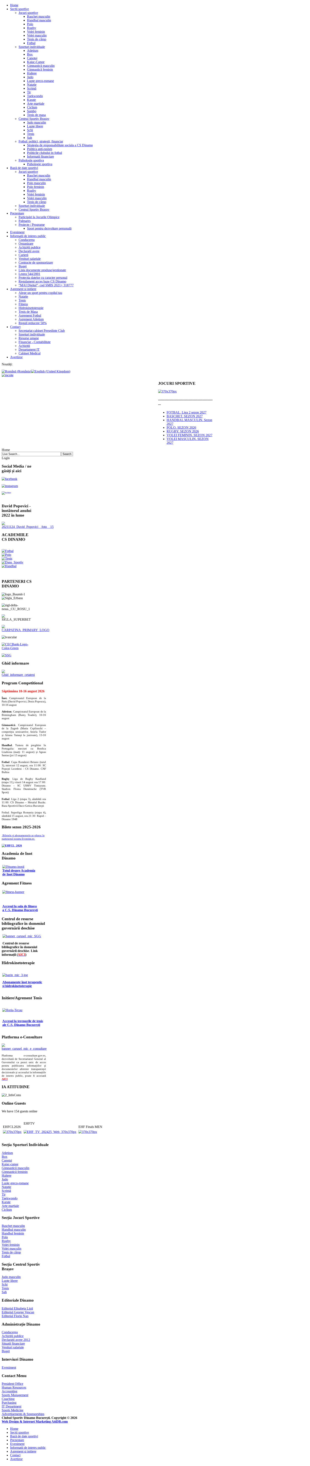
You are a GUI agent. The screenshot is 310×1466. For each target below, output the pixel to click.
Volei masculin (37, 35)
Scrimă (31, 88)
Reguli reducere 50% (33, 323)
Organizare (26, 243)
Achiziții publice (29, 247)
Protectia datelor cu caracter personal (43, 277)
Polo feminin (35, 187)
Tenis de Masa (28, 311)
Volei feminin (36, 31)
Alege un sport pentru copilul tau (40, 293)
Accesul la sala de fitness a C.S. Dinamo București (20, 908)
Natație (31, 84)
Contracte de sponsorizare (36, 262)
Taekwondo (35, 96)
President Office (12, 1383)
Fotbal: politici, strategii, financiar (41, 141)
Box (30, 54)
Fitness (23, 304)
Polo (30, 24)
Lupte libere (35, 126)
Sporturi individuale (32, 47)
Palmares (25, 221)
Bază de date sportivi (24, 168)
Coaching (8, 1399)
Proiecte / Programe (32, 224)
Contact (15, 327)
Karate (31, 100)
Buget (23, 266)
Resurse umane (29, 338)
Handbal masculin (39, 20)
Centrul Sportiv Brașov (34, 118)
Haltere (32, 73)
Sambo (31, 111)
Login (6, 458)
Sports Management (15, 1395)
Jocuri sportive (28, 13)
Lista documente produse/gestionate (42, 270)
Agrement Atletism (31, 319)
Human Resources (14, 1387)
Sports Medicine (12, 1410)
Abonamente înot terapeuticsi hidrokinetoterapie (22, 984)
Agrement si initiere (23, 289)
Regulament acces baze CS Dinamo (42, 281)
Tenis (30, 134)
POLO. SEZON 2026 (181, 427)
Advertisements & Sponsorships (23, 1414)
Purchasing (9, 1402)
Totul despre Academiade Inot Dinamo (18, 872)
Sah (29, 137)
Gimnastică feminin (40, 69)
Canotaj (32, 58)
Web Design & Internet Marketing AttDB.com (35, 1421)
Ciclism (32, 107)
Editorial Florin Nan (15, 1316)
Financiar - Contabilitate (35, 342)
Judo (30, 77)
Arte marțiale (35, 103)
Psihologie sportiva (31, 160)
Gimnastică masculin (41, 65)
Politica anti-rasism (39, 149)
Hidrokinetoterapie (31, 308)
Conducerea (27, 240)
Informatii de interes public (28, 236)
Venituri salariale (30, 258)
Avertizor (16, 357)
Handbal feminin (13, 1233)
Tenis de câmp (36, 39)
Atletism (32, 50)
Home (14, 5)
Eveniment (17, 232)
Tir (29, 92)
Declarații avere (29, 251)
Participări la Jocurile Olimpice (39, 217)
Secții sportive (19, 9)
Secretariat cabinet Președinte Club (42, 330)
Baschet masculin (38, 16)
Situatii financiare (13, 1343)
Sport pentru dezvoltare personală (49, 228)
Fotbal (31, 43)
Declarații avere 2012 (16, 1340)
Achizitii (24, 346)
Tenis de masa (36, 115)
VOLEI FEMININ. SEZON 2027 (189, 435)
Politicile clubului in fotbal (44, 153)
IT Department (11, 1406)
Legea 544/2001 (29, 274)
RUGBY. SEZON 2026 (183, 431)
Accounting (9, 1391)
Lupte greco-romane (40, 81)
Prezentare (17, 213)
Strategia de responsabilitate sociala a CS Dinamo (60, 145)
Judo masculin (36, 122)
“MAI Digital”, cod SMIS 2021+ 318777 (46, 285)
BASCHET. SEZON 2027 (185, 416)
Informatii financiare (40, 156)
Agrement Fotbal (30, 315)
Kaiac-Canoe (35, 62)
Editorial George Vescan (18, 1312)
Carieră (23, 255)
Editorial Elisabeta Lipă (17, 1308)
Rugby (31, 28)
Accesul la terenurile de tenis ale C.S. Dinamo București (22, 1023)
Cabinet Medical (29, 353)
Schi (30, 130)
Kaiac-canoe (10, 1164)
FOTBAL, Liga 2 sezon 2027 (186, 412)
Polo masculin (36, 183)
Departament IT (29, 349)
